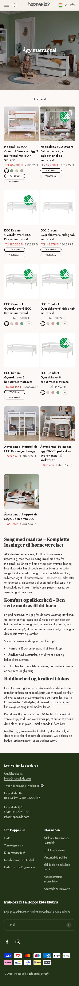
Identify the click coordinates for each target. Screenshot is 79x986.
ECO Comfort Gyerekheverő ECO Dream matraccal (18, 308)
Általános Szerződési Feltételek (56, 840)
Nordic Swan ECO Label (19, 860)
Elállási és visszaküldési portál (57, 867)
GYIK (7, 838)
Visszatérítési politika (56, 857)
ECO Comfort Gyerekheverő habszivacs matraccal (55, 377)
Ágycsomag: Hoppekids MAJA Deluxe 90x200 (20, 516)
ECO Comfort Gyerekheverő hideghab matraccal (57, 308)
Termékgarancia (14, 845)
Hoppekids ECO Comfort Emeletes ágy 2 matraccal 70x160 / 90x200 (21, 153)
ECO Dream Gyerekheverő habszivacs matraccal (18, 377)
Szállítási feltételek (54, 850)
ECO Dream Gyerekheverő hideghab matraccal (57, 234)
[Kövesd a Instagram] (18, 942)
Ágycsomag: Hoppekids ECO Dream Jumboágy (20, 449)
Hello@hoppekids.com (17, 778)
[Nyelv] (62, 5)
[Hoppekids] (39, 5)
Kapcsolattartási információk (53, 879)
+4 (29, 323)
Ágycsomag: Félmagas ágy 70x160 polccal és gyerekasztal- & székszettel (55, 453)
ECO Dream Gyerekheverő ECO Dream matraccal (18, 234)
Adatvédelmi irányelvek (57, 889)
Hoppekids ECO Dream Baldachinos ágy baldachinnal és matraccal (56, 153)
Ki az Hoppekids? (14, 852)
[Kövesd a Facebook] (7, 942)
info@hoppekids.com (16, 817)
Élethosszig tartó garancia (19, 867)
